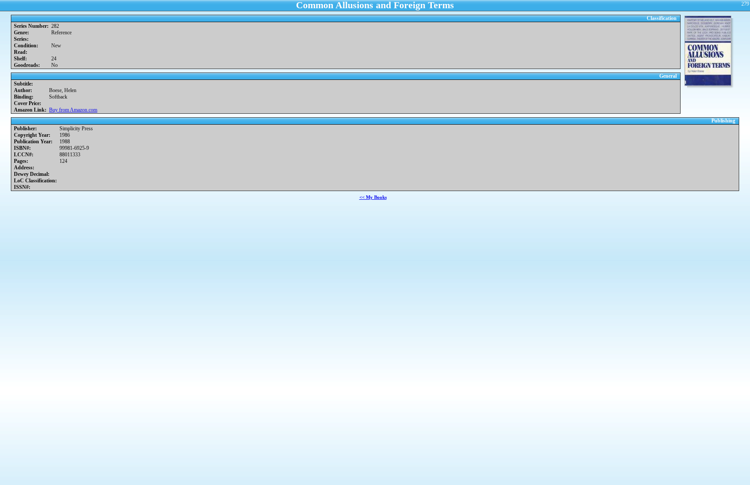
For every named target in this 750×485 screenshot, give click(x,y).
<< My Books (373, 197)
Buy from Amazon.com (73, 110)
